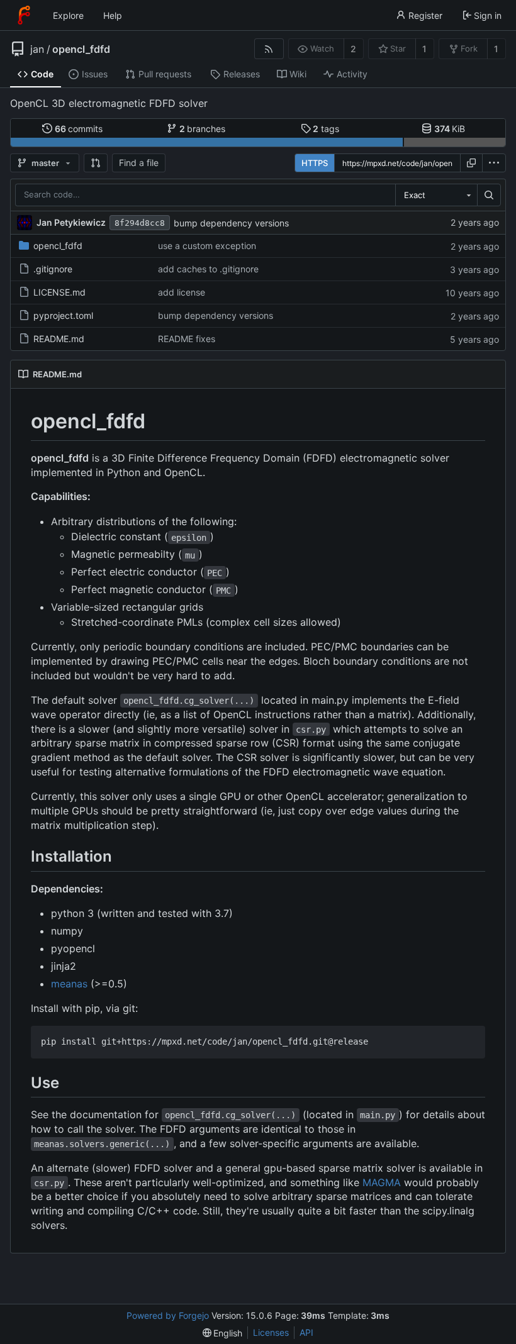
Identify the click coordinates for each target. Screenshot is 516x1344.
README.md (58, 338)
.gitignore (52, 269)
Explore (68, 15)
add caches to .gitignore (208, 269)
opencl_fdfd (81, 49)
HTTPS (314, 163)
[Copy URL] (471, 162)
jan (37, 49)
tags (326, 128)
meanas (69, 983)
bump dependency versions (231, 223)
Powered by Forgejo (167, 1315)
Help (112, 15)
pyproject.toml (63, 315)
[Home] (24, 15)
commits (79, 128)
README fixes (186, 338)
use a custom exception (207, 245)
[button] (96, 162)
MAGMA (381, 1182)
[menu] (494, 162)
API (306, 1332)
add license (181, 292)
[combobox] (436, 195)
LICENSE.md (59, 292)
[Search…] (489, 195)
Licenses (271, 1332)
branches (202, 128)
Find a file (139, 162)
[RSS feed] (269, 48)
